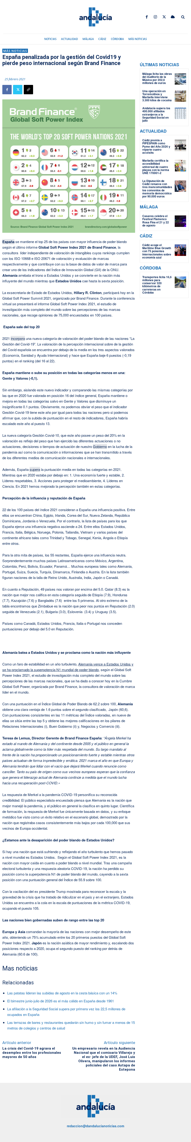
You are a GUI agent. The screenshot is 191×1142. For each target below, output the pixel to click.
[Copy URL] (28, 89)
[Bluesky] (173, 17)
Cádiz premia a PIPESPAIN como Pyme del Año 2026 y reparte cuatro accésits (156, 146)
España (8, 241)
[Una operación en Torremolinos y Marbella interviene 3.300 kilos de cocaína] (180, 96)
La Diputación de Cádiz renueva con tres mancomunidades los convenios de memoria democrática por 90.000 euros (157, 188)
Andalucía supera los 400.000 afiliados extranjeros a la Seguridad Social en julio (156, 114)
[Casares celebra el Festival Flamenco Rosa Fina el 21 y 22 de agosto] (180, 221)
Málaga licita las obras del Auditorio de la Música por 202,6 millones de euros (157, 78)
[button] (183, 17)
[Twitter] (164, 17)
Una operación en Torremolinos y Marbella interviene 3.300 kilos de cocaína (157, 95)
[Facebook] (147, 17)
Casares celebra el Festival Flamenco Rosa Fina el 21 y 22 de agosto (155, 220)
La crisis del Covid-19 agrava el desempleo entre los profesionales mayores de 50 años (31, 1052)
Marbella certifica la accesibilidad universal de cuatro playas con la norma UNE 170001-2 (155, 166)
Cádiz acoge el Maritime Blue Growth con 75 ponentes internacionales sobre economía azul (156, 251)
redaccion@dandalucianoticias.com (95, 1126)
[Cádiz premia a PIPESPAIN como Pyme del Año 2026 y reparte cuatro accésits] (180, 145)
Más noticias (15, 51)
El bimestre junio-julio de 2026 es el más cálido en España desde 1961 (60, 1000)
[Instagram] (155, 17)
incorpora (18, 338)
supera (35, 469)
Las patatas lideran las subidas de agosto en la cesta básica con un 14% (62, 992)
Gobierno (100, 446)
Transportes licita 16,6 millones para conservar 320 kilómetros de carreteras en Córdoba (157, 285)
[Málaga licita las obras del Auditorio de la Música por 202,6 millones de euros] (180, 79)
